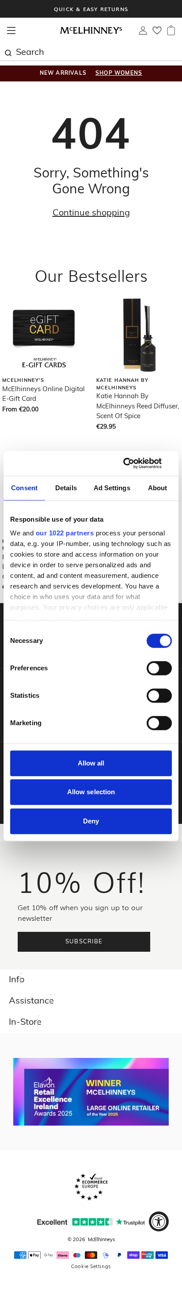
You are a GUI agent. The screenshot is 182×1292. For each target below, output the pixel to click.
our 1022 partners (65, 533)
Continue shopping (91, 213)
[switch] (159, 668)
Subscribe (84, 942)
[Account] (143, 32)
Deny (91, 821)
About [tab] (157, 488)
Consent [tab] (24, 488)
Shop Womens (118, 73)
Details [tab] (66, 488)
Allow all (91, 763)
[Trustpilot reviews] (91, 1222)
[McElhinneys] (91, 32)
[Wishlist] (157, 33)
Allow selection (91, 792)
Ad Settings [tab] (112, 488)
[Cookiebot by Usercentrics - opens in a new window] (133, 463)
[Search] (8, 52)
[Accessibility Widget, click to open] (159, 1221)
